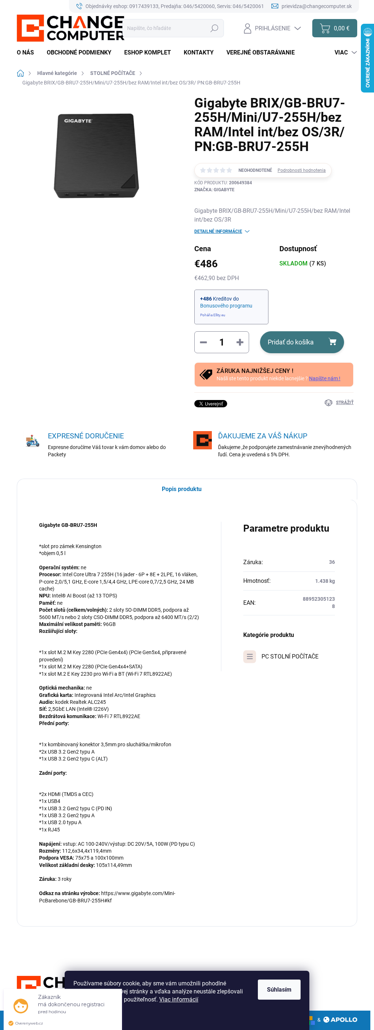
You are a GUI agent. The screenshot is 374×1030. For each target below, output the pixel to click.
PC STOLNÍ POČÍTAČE (290, 656)
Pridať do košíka (291, 342)
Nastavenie (95, 1017)
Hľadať (214, 28)
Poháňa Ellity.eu (212, 315)
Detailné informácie (218, 231)
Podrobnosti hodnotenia (302, 170)
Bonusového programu (226, 306)
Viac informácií (178, 999)
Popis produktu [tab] (182, 489)
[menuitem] (28, 53)
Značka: (214, 189)
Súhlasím (279, 989)
